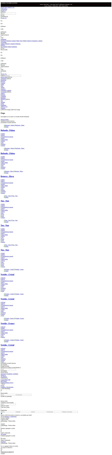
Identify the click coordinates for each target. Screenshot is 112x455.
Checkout (3, 441)
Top (2, 46)
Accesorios (3, 92)
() (5, 10)
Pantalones (3, 41)
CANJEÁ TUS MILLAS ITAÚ (9, 3)
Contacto (3, 108)
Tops (21, 41)
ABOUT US (11, 7)
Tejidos (24, 41)
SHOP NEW (4, 7)
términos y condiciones (10, 416)
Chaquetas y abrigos (37, 41)
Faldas (17, 41)
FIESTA (3, 99)
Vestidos (5, 46)
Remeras (9, 41)
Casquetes (12, 43)
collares (3, 43)
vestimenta (3, 78)
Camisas (13, 41)
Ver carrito (3, 434)
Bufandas (17, 43)
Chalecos (29, 41)
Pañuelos (7, 43)
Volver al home (5, 119)
